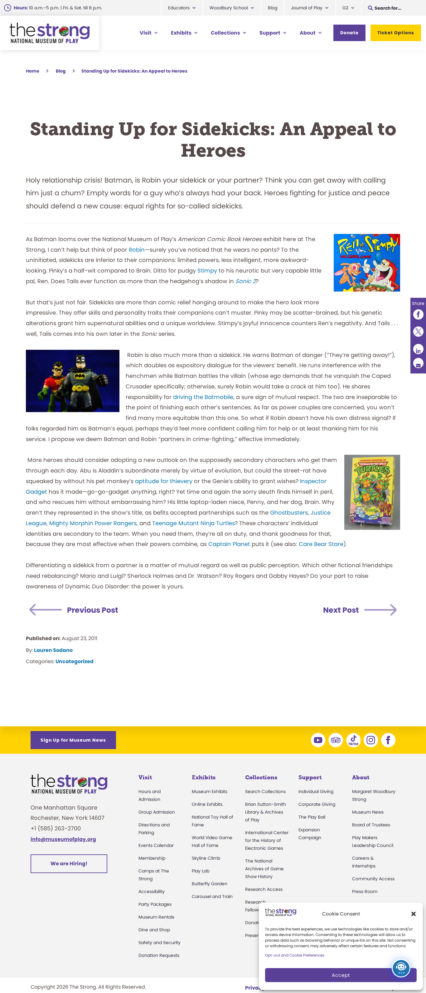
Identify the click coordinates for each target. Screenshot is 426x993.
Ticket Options (395, 33)
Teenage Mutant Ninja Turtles (193, 523)
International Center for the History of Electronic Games (266, 840)
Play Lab (200, 871)
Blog (272, 8)
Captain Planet (229, 544)
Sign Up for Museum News (73, 740)
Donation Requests (158, 955)
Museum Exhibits (209, 791)
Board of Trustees (371, 825)
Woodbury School (229, 8)
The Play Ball (311, 817)
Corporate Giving (316, 804)
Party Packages (155, 904)
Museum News (368, 812)
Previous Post (92, 610)
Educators (179, 8)
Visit (146, 32)
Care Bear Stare (321, 544)
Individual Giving (315, 791)
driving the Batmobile (203, 397)
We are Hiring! (69, 863)
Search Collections (265, 791)
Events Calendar (156, 845)
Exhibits (181, 32)
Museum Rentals (156, 917)
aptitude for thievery (163, 481)
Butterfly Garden (209, 884)
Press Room (364, 891)
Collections (225, 32)
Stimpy (207, 270)
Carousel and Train (212, 896)
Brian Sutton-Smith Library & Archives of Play (265, 812)
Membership (151, 858)
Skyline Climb (206, 858)
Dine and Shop (154, 930)
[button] (413, 914)
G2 (345, 8)
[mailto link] (418, 363)
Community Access (373, 879)
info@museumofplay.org (63, 839)
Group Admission (156, 812)
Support (269, 32)
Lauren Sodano (53, 650)
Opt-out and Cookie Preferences (294, 955)
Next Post (341, 610)
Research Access (264, 889)
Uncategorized (75, 661)
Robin (137, 250)
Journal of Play (306, 8)
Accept (341, 975)
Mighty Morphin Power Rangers (93, 523)
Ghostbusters (289, 512)
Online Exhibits (207, 804)
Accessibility (151, 891)
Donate (349, 33)
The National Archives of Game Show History (264, 869)
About (308, 32)
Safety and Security (159, 942)
